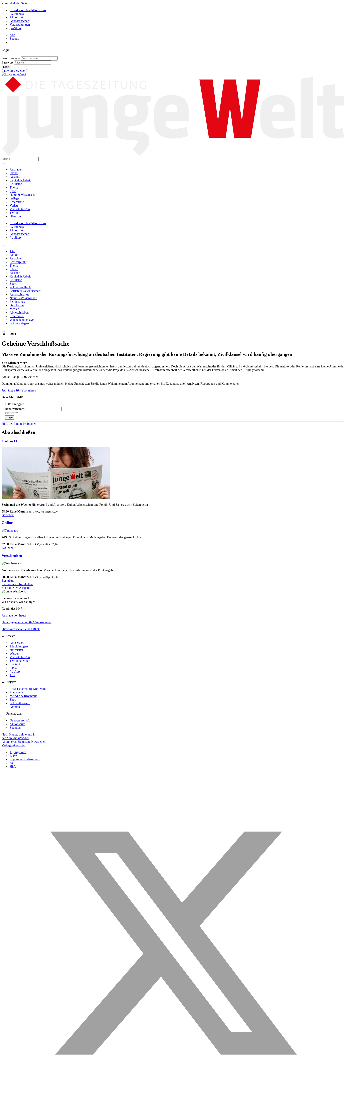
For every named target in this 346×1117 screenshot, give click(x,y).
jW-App (15, 671)
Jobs (12, 675)
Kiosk (13, 668)
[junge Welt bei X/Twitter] (173, 1113)
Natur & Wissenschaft (23, 194)
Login (6, 66)
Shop (13, 699)
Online (7, 523)
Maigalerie (16, 692)
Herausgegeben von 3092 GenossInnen (26, 622)
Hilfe (13, 766)
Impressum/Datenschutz (25, 759)
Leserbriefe (17, 202)
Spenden (15, 727)
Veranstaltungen (20, 24)
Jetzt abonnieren (19, 390)
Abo (12, 35)
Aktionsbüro (17, 17)
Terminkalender (19, 660)
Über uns (15, 216)
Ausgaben (16, 169)
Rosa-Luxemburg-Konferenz (28, 10)
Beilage (14, 198)
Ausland (15, 176)
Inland (14, 173)
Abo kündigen (19, 646)
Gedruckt (9, 441)
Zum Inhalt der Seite (14, 3)
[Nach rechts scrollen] (3, 331)
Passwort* (11, 413)
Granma (15, 706)
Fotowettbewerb (20, 703)
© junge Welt (18, 752)
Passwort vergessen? (15, 70)
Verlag (14, 205)
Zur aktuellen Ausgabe (16, 587)
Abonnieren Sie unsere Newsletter (23, 741)
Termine (15, 212)
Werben (14, 653)
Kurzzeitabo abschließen (17, 584)
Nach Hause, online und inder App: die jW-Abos (18, 736)
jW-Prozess (17, 13)
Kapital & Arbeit (20, 180)
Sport (13, 191)
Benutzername (11, 58)
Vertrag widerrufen (13, 745)
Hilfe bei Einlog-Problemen (19, 423)
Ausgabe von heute (14, 615)
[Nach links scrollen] (3, 245)
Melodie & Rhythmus (23, 696)
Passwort (7, 62)
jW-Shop (15, 28)
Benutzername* (15, 409)
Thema (14, 187)
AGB (13, 763)
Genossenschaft (19, 21)
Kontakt (15, 664)
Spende (14, 38)
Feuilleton (16, 184)
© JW (13, 755)
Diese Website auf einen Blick (21, 629)
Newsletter (16, 650)
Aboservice (17, 642)
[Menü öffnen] (3, 163)
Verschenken (12, 555)
